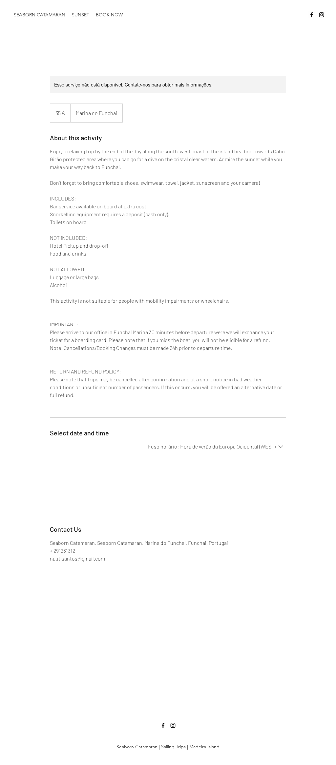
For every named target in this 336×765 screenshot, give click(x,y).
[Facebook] (311, 14)
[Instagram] (321, 14)
